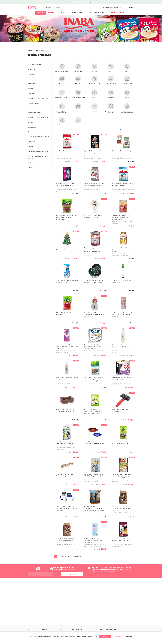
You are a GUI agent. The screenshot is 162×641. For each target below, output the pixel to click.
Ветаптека (51, 12)
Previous (3, 28)
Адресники (31, 93)
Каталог (40, 12)
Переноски (31, 141)
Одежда (30, 132)
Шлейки (30, 167)
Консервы (31, 74)
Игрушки (30, 88)
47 (69, 556)
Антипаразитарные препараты (38, 98)
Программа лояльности (96, 12)
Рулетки (30, 79)
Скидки (112, 12)
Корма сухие (32, 69)
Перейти (91, 2)
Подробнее (129, 636)
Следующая (76, 556)
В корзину (67, 164)
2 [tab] (81, 40)
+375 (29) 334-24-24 (107, 7)
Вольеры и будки (33, 108)
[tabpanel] (81, 28)
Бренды (63, 12)
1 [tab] (78, 40)
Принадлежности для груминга (38, 151)
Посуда (30, 146)
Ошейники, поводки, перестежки (38, 137)
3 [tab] (84, 40)
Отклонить (118, 636)
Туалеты (30, 163)
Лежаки (30, 122)
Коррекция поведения (35, 112)
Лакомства (31, 83)
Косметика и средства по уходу (38, 117)
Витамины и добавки (34, 103)
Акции (122, 12)
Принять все (105, 636)
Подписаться (72, 574)
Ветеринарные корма (35, 64)
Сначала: (123, 129)
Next (159, 28)
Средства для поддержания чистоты (37, 157)
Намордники (32, 127)
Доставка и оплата (77, 12)
